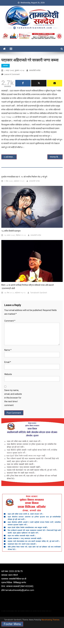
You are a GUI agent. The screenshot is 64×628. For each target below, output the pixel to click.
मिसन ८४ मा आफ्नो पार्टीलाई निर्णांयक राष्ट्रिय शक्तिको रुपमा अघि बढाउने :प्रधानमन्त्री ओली (27, 287)
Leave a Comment (12, 74)
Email (7, 362)
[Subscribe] (54, 83)
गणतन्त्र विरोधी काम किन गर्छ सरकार (56, 157)
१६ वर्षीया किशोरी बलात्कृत (11, 231)
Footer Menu (12, 624)
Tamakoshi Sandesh (38, 293)
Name (7, 350)
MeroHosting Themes (50, 620)
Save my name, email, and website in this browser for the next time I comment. (13, 398)
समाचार (5, 65)
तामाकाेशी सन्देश (34, 70)
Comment (9, 321)
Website (8, 374)
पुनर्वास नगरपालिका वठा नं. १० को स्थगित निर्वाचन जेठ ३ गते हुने (24, 177)
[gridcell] (32, 580)
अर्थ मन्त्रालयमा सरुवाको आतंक (11, 157)
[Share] (23, 83)
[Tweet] (38, 83)
